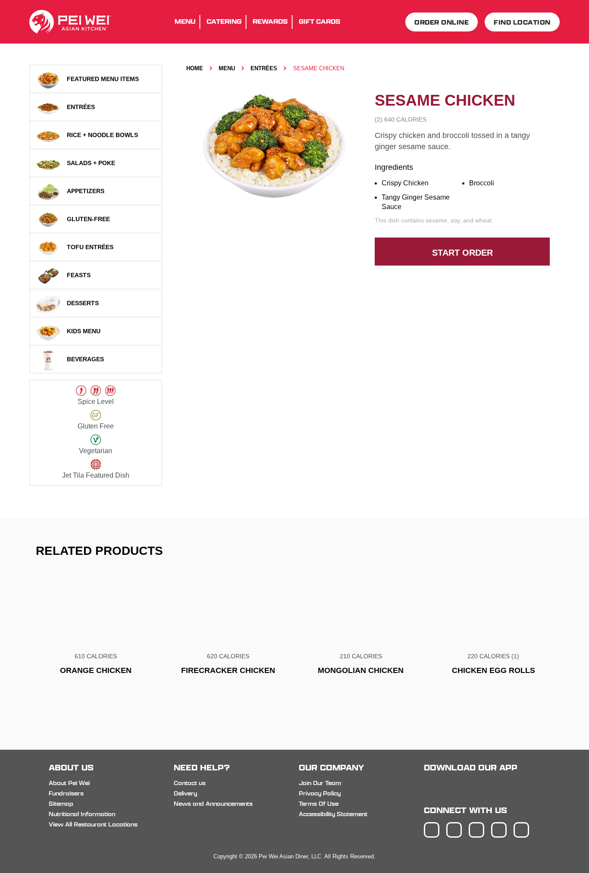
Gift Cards (319, 21)
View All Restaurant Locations (93, 824)
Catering (224, 21)
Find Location (522, 22)
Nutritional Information (82, 814)
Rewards (270, 21)
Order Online (441, 22)
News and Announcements (213, 803)
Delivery (185, 793)
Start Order (462, 252)
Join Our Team (320, 783)
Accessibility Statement (333, 814)
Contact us (190, 783)
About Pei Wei (69, 783)
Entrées (264, 68)
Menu (185, 21)
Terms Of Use (318, 803)
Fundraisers (66, 793)
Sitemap (61, 803)
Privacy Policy (320, 793)
